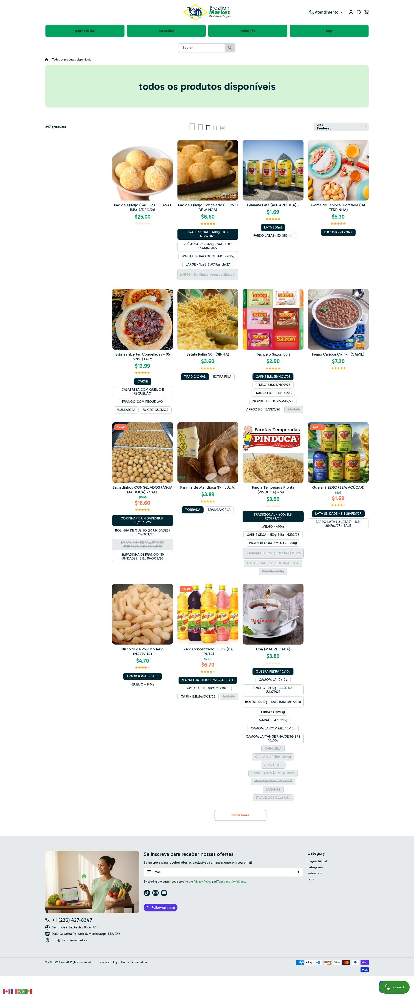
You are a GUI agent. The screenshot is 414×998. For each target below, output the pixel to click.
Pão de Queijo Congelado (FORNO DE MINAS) (208, 207)
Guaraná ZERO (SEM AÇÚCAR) (338, 487)
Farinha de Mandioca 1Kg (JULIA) (207, 487)
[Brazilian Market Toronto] (207, 12)
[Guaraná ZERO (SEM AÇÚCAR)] (338, 452)
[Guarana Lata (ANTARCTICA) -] (273, 170)
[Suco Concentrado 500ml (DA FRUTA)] (207, 614)
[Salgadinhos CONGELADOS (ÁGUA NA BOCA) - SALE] (142, 452)
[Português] (21, 991)
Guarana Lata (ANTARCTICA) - (273, 205)
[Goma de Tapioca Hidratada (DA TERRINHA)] (338, 170)
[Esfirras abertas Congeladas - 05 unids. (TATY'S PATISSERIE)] (142, 319)
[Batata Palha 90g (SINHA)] (207, 319)
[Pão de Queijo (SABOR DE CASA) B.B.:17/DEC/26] (142, 170)
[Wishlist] (359, 12)
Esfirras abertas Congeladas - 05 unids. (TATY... (142, 356)
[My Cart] (366, 12)
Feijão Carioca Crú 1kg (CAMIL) (338, 354)
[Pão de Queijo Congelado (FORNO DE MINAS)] (207, 170)
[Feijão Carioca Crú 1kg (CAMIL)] (338, 319)
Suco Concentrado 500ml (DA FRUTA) (208, 651)
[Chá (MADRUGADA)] (273, 614)
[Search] (230, 48)
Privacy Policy (202, 881)
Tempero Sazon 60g (273, 354)
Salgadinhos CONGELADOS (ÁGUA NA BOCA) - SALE (142, 489)
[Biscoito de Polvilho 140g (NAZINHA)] (142, 614)
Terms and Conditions (231, 881)
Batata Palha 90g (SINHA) (208, 354)
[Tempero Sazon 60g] (273, 319)
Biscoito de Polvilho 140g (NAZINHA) (142, 651)
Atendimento (327, 12)
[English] (7, 991)
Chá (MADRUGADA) (273, 649)
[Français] (14, 991)
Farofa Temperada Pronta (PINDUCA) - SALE (273, 489)
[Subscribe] (297, 872)
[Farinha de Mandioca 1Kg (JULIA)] (207, 452)
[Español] (29, 991)
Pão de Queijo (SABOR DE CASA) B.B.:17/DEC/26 (142, 207)
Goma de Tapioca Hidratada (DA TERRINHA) (338, 207)
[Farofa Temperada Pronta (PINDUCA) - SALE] (273, 452)
